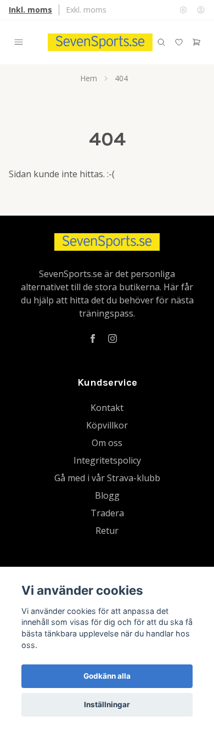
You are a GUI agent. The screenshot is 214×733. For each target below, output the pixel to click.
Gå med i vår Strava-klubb (107, 478)
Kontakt (107, 408)
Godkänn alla (107, 676)
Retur (107, 531)
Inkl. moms (30, 9)
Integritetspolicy (107, 460)
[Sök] (161, 42)
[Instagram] (112, 338)
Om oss (107, 443)
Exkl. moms (86, 9)
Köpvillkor (107, 425)
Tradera (107, 513)
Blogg (107, 495)
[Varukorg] (196, 42)
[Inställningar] (183, 9)
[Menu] (19, 42)
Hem (88, 78)
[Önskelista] (179, 42)
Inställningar (107, 704)
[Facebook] (92, 338)
